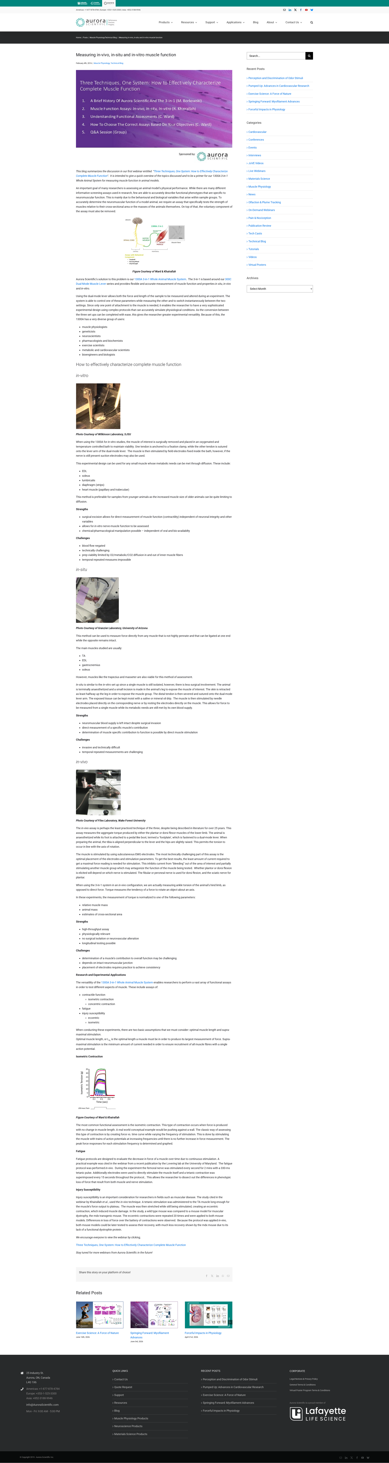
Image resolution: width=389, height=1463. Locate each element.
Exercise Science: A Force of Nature (97, 1333)
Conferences (256, 139)
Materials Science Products (130, 1434)
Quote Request (123, 1387)
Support (119, 1395)
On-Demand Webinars (261, 210)
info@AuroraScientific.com (42, 1404)
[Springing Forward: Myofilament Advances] (154, 1315)
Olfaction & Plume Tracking (264, 202)
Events (252, 147)
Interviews (254, 155)
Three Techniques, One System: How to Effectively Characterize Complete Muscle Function (131, 1245)
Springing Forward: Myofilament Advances (274, 101)
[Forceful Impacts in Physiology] (208, 1315)
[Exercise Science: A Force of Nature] (99, 1315)
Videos (252, 257)
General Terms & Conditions (303, 1384)
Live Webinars (256, 171)
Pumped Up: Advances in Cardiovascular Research (278, 85)
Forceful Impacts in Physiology (203, 1333)
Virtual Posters (257, 264)
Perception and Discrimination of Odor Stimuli (275, 78)
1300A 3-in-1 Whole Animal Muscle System (160, 279)
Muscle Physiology (102, 63)
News (251, 194)
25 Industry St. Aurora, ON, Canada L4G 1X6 (38, 1377)
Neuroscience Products (128, 1426)
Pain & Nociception (259, 218)
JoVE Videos (255, 163)
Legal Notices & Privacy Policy (304, 1379)
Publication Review (259, 225)
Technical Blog (117, 63)
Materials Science (259, 178)
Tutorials (253, 249)
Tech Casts (255, 233)
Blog (117, 1410)
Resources (120, 1402)
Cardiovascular (257, 131)
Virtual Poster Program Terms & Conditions (310, 1390)
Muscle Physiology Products (131, 1418)
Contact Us (121, 1379)
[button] (311, 22)
